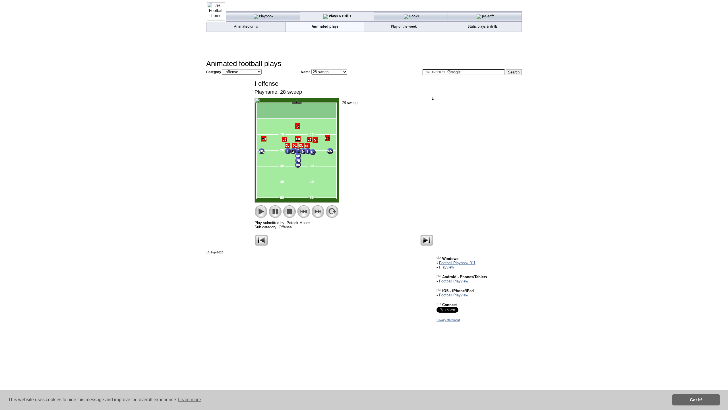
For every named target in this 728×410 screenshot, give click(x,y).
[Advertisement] (364, 46)
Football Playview (453, 281)
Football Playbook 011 (457, 263)
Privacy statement (448, 319)
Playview (446, 267)
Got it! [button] (696, 399)
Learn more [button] (189, 399)
